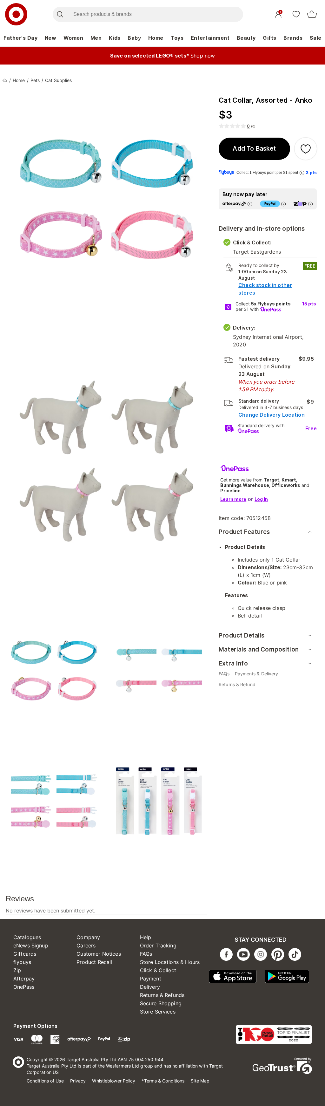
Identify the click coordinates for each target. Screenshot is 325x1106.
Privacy (78, 1080)
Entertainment (210, 38)
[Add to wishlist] (306, 149)
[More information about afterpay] (249, 204)
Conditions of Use (45, 1080)
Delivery (150, 987)
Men (96, 38)
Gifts (269, 38)
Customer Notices (98, 954)
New (50, 38)
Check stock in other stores (265, 289)
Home (155, 38)
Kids (115, 38)
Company (88, 937)
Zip (17, 970)
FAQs (146, 954)
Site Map (200, 1080)
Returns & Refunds (162, 995)
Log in (261, 499)
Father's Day (20, 38)
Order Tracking (158, 945)
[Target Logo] (16, 14)
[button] (254, 149)
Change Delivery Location (271, 415)
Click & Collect (158, 970)
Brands (292, 38)
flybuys (22, 962)
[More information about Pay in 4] (283, 204)
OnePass (23, 987)
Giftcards (24, 954)
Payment (150, 978)
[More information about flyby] (301, 173)
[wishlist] (296, 14)
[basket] (312, 14)
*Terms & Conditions (163, 1080)
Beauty (246, 38)
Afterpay (24, 978)
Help (145, 937)
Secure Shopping (161, 1003)
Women (73, 38)
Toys (176, 38)
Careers (86, 945)
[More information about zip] (310, 204)
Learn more (233, 499)
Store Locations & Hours (170, 962)
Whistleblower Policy (113, 1080)
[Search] (60, 14)
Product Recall (94, 962)
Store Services (158, 1011)
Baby (134, 38)
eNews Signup (30, 945)
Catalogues (27, 937)
